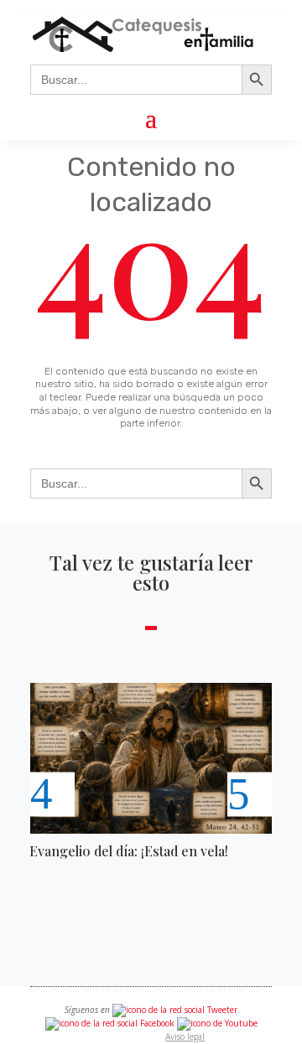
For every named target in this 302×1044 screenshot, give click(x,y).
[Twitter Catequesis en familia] (174, 1010)
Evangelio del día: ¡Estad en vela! (128, 851)
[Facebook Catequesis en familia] (109, 1023)
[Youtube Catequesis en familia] (217, 1023)
